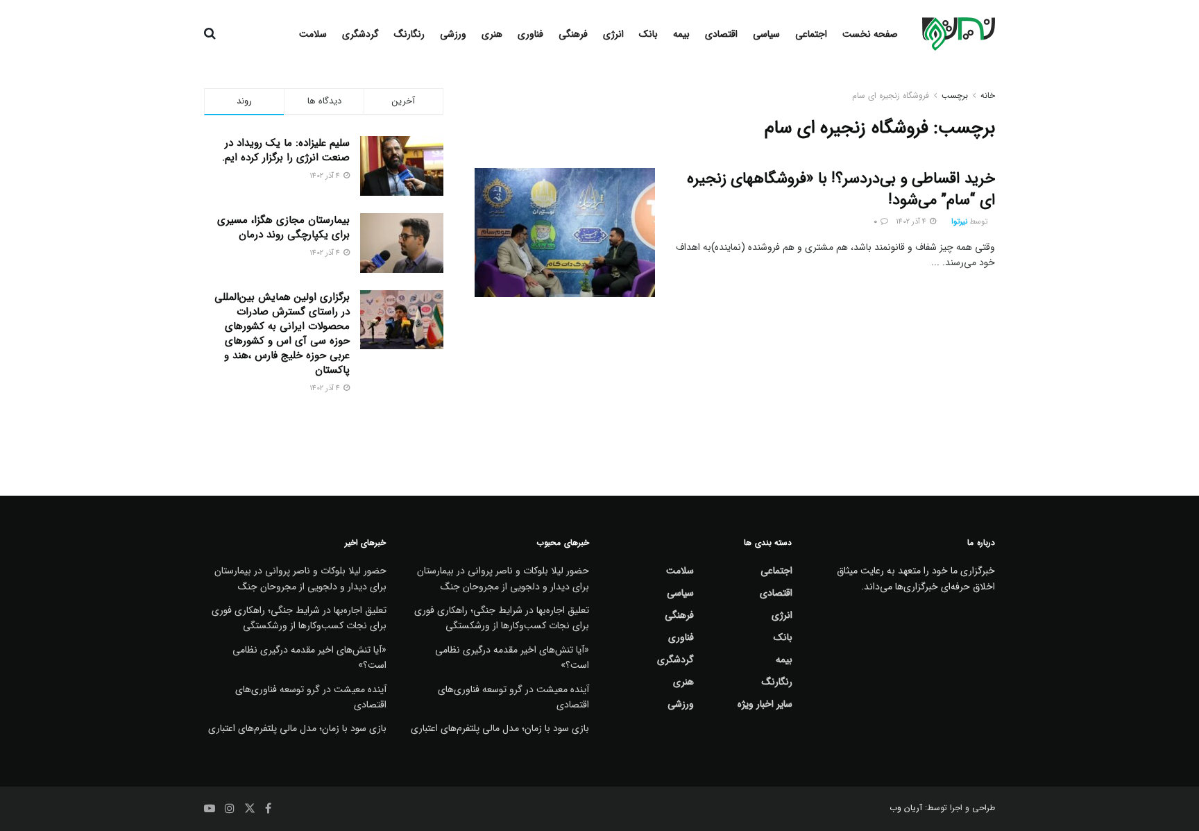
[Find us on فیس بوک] (268, 808)
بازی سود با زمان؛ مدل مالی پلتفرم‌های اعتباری (500, 728)
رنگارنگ (409, 34)
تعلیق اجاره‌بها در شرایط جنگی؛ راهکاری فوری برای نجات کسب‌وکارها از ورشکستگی (501, 618)
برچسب (955, 95)
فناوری (530, 34)
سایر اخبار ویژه (765, 704)
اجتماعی (811, 34)
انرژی (613, 34)
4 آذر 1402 (912, 222)
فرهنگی (573, 34)
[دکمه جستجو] (210, 34)
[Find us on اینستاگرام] (230, 808)
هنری (492, 34)
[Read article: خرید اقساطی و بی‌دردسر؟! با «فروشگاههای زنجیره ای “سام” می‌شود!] (565, 232)
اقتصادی (721, 34)
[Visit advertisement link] (323, 431)
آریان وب (906, 807)
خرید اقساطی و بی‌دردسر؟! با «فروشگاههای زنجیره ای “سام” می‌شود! (841, 189)
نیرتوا (959, 222)
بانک (648, 34)
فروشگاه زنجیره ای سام (890, 95)
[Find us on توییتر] (249, 808)
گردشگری (360, 34)
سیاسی (766, 34)
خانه (987, 95)
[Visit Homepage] (958, 34)
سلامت (313, 34)
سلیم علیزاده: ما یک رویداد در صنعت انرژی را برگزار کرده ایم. (286, 150)
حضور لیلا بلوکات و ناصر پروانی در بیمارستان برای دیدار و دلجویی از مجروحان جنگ (503, 578)
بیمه (681, 34)
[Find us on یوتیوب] (209, 808)
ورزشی (453, 34)
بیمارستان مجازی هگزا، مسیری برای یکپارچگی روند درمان (283, 227)
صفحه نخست (870, 34)
